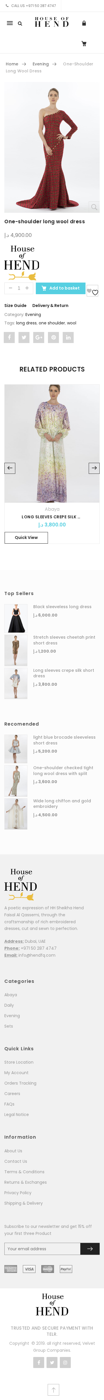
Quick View (26, 537)
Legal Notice (16, 1114)
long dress (26, 323)
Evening (41, 64)
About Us (13, 1151)
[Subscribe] (90, 1249)
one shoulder (52, 323)
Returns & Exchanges (25, 1182)
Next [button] (94, 468)
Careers (12, 1094)
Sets (8, 1026)
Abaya (52, 509)
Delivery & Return (50, 305)
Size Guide (15, 305)
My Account (16, 1073)
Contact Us (15, 1161)
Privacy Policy (17, 1193)
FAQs (9, 1104)
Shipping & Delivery (23, 1203)
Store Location (19, 1062)
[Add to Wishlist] (92, 291)
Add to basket (64, 288)
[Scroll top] (53, 1390)
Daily (9, 1005)
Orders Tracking (20, 1083)
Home (12, 64)
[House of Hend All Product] (21, 262)
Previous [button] (9, 468)
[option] (52, 468)
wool (71, 323)
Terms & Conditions (24, 1172)
